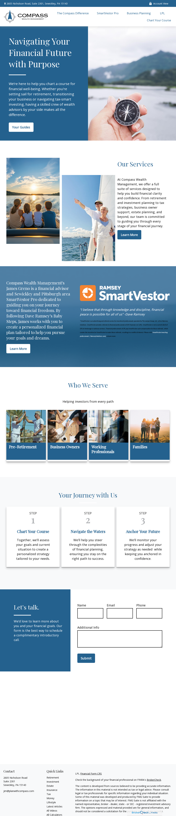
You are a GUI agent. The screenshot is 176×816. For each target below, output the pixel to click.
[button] (72, 13)
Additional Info (88, 627)
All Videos (52, 810)
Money (50, 798)
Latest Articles (54, 806)
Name (81, 605)
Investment (53, 781)
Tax (49, 794)
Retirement (53, 777)
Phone (141, 605)
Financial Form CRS (91, 773)
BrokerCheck (154, 779)
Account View (160, 3)
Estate (50, 785)
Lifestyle (51, 802)
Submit (86, 658)
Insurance (52, 790)
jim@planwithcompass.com (18, 791)
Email (111, 605)
